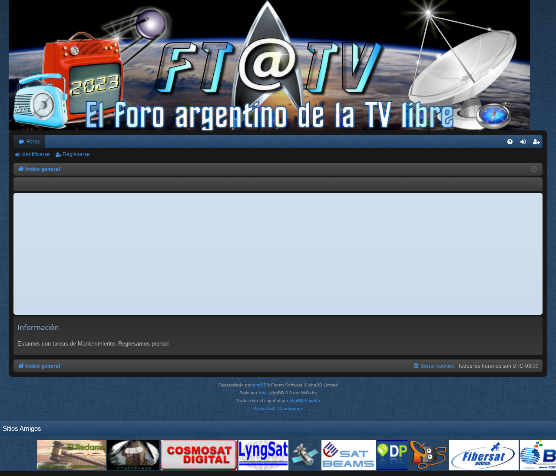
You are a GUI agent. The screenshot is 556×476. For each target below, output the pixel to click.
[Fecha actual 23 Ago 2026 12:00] (534, 169)
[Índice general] (274, 65)
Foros (33, 142)
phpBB (260, 385)
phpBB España (304, 400)
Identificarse (35, 154)
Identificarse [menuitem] (525, 143)
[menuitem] (509, 141)
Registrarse (76, 154)
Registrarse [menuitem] (538, 143)
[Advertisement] (278, 254)
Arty (262, 392)
